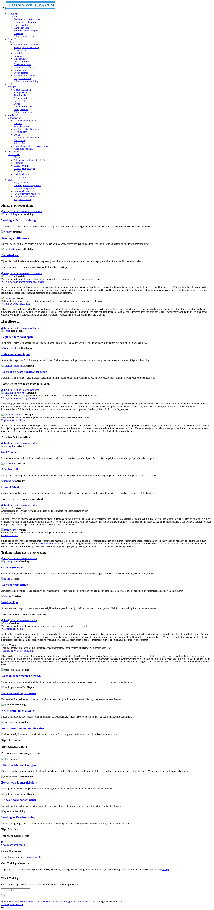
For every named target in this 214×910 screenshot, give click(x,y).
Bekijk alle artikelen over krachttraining (23, 211)
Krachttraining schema (25, 75)
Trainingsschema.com (12, 904)
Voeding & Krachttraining (26, 47)
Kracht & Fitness (12, 40)
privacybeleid (43, 901)
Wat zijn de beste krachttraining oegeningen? (23, 282)
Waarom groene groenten (26, 137)
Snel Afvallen (20, 101)
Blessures (18, 33)
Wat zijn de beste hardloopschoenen (24, 371)
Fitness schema (21, 191)
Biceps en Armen (22, 64)
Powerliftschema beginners (27, 193)
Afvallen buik (20, 98)
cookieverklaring (60, 901)
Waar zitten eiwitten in (25, 120)
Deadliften (19, 53)
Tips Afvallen (20, 95)
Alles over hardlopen (24, 36)
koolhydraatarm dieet (48, 543)
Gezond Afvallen (22, 89)
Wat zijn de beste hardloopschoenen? (19, 398)
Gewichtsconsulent (23, 106)
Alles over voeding (23, 148)
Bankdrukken (20, 50)
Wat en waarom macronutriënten (22, 728)
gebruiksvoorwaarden (24, 901)
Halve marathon (22, 25)
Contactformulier (34, 857)
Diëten (17, 103)
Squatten (18, 56)
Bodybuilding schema (24, 196)
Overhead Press (21, 61)
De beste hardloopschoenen (27, 19)
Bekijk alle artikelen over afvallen (20, 443)
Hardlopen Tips (21, 27)
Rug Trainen (20, 58)
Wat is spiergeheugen (24, 168)
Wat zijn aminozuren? (15, 584)
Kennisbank (20, 177)
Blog (10, 179)
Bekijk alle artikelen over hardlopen (21, 328)
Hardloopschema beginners (27, 30)
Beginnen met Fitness (24, 67)
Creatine (18, 123)
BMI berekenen (21, 174)
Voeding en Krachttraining (18, 220)
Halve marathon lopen (15, 354)
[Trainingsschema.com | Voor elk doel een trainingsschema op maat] (30, 8)
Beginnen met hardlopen (26, 22)
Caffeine (18, 171)
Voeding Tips (20, 132)
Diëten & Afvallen (12, 85)
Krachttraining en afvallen (18, 710)
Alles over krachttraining (26, 81)
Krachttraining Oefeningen (27, 44)
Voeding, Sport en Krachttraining (17, 650)
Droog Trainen (21, 72)
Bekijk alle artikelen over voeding (20, 558)
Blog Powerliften (22, 78)
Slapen (17, 157)
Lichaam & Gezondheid (14, 153)
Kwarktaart (19, 140)
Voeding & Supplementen (15, 116)
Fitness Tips (20, 70)
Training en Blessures (15, 238)
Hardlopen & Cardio (13, 15)
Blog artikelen (21, 182)
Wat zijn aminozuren (24, 126)
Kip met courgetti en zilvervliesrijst (31, 146)
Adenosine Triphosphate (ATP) (29, 160)
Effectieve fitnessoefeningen (18, 765)
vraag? (165, 869)
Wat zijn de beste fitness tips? (15, 303)
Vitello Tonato (21, 143)
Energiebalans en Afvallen (14, 513)
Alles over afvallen (23, 112)
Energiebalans (21, 92)
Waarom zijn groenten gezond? (21, 675)
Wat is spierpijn (21, 165)
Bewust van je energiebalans (19, 782)
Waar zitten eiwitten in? (12, 628)
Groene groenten (12, 567)
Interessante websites (80, 901)
